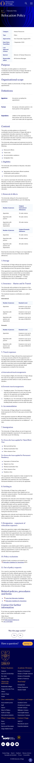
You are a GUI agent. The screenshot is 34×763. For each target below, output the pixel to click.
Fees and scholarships (7, 673)
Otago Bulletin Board (7, 728)
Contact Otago (23, 718)
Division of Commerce (24, 671)
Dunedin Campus (22, 707)
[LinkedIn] (3, 744)
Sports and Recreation (7, 726)
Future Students (7, 668)
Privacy (20, 755)
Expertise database (23, 726)
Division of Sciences (23, 678)
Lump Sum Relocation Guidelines (15, 598)
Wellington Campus (23, 710)
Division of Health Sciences (25, 673)
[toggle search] (26, 3)
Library (3, 691)
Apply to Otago (5, 678)
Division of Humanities (24, 676)
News (2, 721)
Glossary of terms (26, 753)
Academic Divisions (25, 668)
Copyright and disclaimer (10, 755)
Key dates (4, 676)
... (4, 10)
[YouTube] (17, 744)
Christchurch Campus (24, 705)
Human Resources (23, 687)
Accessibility (26, 755)
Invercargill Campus (23, 712)
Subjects (3, 671)
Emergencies (21, 684)
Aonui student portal (7, 702)
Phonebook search (23, 723)
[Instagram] (12, 744)
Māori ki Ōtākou (5, 710)
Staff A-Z (20, 721)
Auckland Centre (22, 702)
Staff (2, 705)
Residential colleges (6, 686)
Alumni (3, 707)
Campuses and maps (25, 699)
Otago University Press (7, 689)
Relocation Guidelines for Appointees (13, 562)
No (20, 635)
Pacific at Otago (5, 712)
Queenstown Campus (24, 715)
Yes (14, 635)
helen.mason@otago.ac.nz (12, 619)
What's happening (8, 718)
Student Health (22, 689)
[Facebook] (8, 744)
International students (7, 715)
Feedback (18, 753)
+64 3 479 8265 (8, 621)
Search (12, 753)
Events (3, 723)
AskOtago (27, 643)
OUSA (3, 696)
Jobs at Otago (5, 694)
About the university (5, 682)
